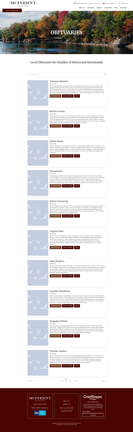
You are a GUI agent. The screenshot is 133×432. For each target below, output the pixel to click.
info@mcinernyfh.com (42, 408)
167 (66, 381)
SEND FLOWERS (67, 96)
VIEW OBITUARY (55, 96)
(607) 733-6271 (43, 404)
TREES (77, 96)
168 (70, 381)
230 (77, 381)
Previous (30, 381)
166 (62, 381)
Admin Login (74, 424)
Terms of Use (67, 424)
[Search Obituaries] (104, 74)
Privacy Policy (59, 424)
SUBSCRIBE (93, 415)
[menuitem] (82, 8)
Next (103, 381)
